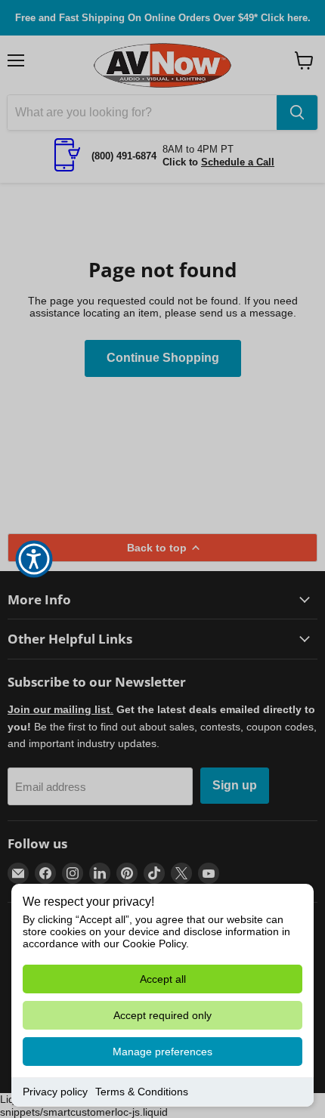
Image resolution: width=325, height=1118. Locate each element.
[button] (34, 559)
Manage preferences (162, 1051)
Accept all (163, 979)
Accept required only (162, 1015)
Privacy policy (55, 1092)
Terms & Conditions (141, 1092)
